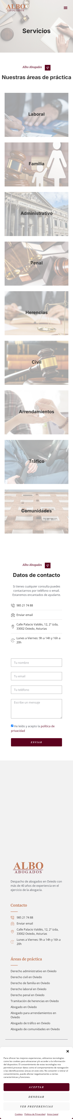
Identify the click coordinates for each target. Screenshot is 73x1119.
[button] (67, 1051)
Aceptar (36, 1087)
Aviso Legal (52, 1114)
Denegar (36, 1096)
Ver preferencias (36, 1106)
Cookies (19, 1114)
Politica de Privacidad (34, 1114)
